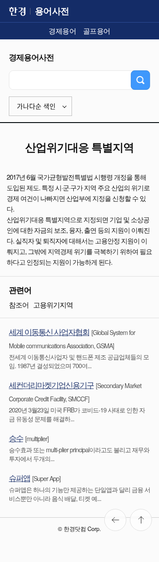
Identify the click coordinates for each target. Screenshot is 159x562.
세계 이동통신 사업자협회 (49, 331)
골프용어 (96, 31)
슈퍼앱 (19, 477)
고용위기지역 (53, 305)
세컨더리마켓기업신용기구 (51, 384)
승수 (16, 437)
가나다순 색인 (36, 106)
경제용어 (62, 31)
